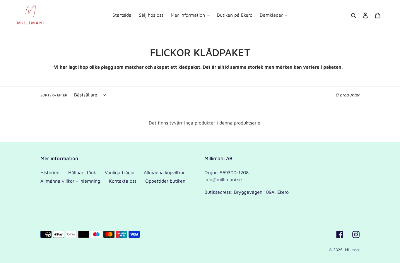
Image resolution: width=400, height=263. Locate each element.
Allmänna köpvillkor (164, 172)
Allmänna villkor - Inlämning (70, 181)
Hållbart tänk (82, 172)
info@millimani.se (223, 179)
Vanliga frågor (120, 172)
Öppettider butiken (165, 181)
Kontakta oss (122, 181)
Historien (49, 172)
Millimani (352, 249)
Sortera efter (53, 95)
